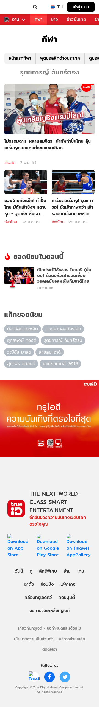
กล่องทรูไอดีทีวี (38, 597)
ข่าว (54, 19)
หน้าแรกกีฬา (20, 58)
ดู (31, 571)
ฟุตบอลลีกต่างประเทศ (60, 58)
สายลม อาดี (50, 352)
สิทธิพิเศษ (48, 571)
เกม (80, 571)
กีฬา (38, 19)
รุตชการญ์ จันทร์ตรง (63, 340)
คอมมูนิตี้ (67, 597)
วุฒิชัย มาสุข (19, 352)
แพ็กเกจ (68, 584)
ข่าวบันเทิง (76, 19)
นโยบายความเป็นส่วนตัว (34, 639)
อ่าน (15, 19)
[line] (34, 676)
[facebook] (49, 676)
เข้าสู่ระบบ (81, 7)
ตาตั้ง (29, 584)
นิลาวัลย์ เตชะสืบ (22, 328)
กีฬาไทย (10, 222)
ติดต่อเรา (49, 649)
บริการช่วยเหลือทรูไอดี (49, 610)
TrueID (15, 7)
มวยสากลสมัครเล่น (63, 328)
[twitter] (64, 676)
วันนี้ (19, 571)
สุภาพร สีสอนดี (21, 363)
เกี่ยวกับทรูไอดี (30, 628)
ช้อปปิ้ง (47, 584)
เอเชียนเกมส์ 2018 (60, 363)
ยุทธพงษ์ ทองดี (21, 340)
